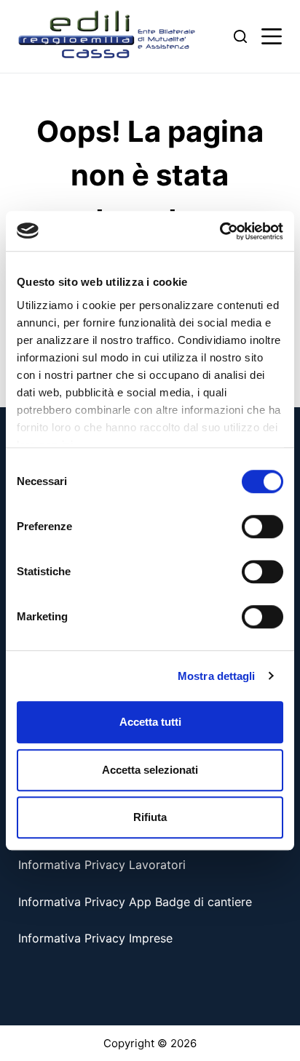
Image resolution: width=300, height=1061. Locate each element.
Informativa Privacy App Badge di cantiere (135, 901)
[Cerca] (240, 36)
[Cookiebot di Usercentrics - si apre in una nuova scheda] (219, 231)
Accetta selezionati (150, 770)
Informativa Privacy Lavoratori (102, 864)
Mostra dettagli (217, 676)
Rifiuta (150, 817)
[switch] (262, 526)
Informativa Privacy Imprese (95, 938)
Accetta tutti (150, 722)
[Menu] (271, 36)
